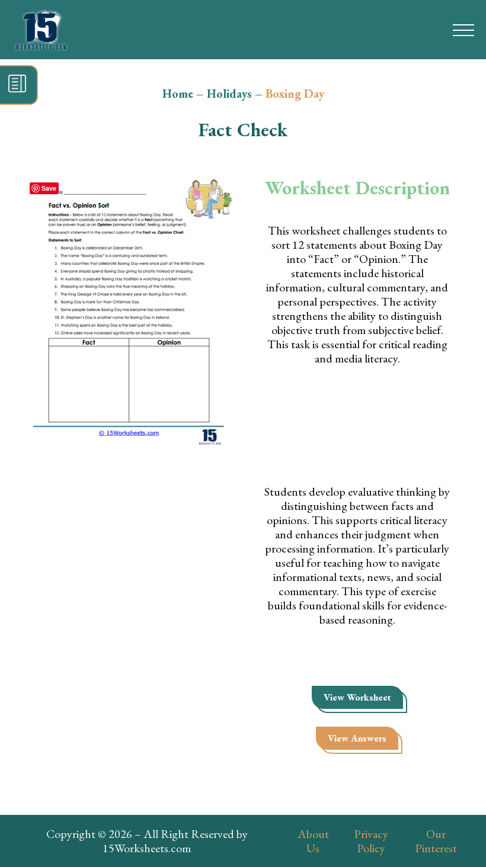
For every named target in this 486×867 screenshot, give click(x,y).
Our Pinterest (436, 841)
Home (177, 93)
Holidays (229, 93)
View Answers (357, 738)
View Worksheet (357, 697)
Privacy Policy (371, 841)
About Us (313, 841)
